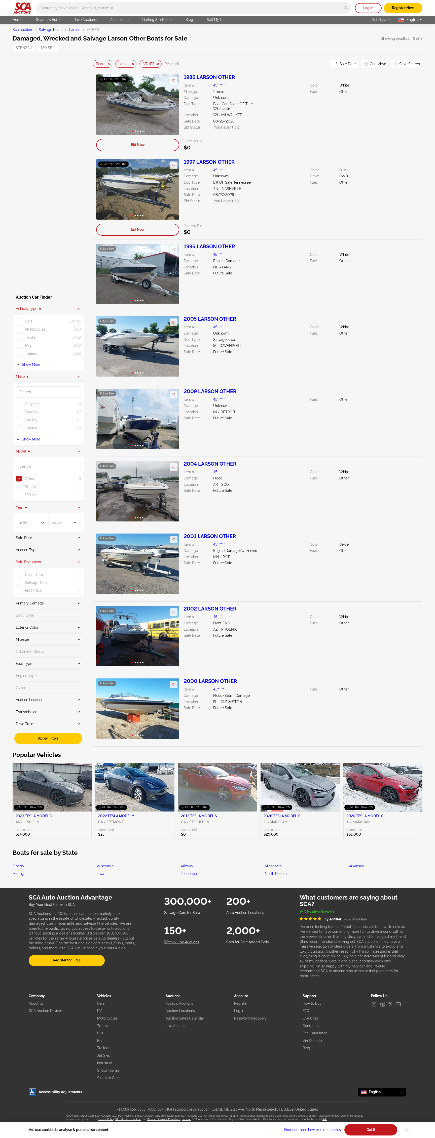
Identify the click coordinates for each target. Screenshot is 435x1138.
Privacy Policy (106, 1119)
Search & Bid (46, 20)
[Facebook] (383, 1004)
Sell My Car (216, 20)
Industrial (104, 1063)
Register (241, 1003)
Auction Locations (180, 1011)
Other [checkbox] (29, 479)
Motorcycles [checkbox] (35, 329)
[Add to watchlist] (173, 80)
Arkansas (356, 866)
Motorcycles (107, 1018)
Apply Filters (48, 738)
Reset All (172, 64)
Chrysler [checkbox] (32, 404)
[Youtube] (398, 1004)
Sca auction (22, 30)
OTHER (148, 64)
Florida (18, 866)
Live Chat (310, 1018)
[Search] (346, 8)
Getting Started (155, 20)
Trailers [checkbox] (31, 353)
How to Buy (312, 1003)
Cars (101, 1003)
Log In (368, 8)
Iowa (100, 874)
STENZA (24, 48)
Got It (371, 1130)
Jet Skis (103, 1055)
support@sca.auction (192, 1109)
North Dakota (276, 874)
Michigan (20, 874)
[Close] (406, 1130)
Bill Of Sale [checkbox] (34, 591)
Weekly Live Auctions (181, 942)
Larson (74, 30)
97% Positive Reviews (317, 911)
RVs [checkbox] (28, 345)
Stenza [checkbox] (30, 487)
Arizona (187, 866)
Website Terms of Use (128, 1119)
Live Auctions (86, 20)
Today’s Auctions (179, 1003)
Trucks (102, 1026)
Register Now (403, 8)
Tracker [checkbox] (31, 428)
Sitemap (186, 1119)
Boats (100, 64)
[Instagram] (374, 1004)
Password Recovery (250, 1018)
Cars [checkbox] (28, 321)
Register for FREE (67, 960)
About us (36, 1003)
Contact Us (312, 1026)
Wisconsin (105, 866)
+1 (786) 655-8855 (131, 1109)
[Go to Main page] (22, 8)
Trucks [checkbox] (30, 337)
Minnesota (273, 866)
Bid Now (138, 145)
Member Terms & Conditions (163, 1119)
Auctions (117, 20)
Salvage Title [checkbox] (36, 583)
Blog (189, 20)
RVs (100, 1011)
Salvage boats (50, 30)
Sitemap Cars (108, 1078)
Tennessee (189, 874)
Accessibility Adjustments (60, 1092)
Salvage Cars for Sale (182, 913)
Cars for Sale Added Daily (247, 942)
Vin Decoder (313, 1041)
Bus (100, 1033)
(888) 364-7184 (160, 1109)
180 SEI (48, 48)
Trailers (103, 1048)
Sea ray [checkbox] (31, 420)
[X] (390, 1004)
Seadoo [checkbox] (31, 412)
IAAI (324, 1119)
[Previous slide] (96, 64)
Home (17, 20)
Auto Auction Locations (245, 913)
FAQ (306, 1011)
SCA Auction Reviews (46, 1011)
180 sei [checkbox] (31, 495)
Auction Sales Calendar (185, 1018)
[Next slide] (320, 64)
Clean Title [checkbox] (34, 575)
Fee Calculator (315, 1033)
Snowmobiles (108, 1070)
